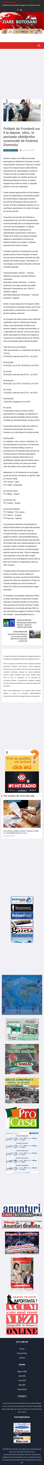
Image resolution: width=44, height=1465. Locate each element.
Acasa (22, 1349)
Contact (22, 1358)
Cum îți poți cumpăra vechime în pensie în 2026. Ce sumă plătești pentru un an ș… (21, 832)
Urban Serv (10, 1403)
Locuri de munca (6, 1406)
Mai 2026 (22, 1385)
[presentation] (37, 795)
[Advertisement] (22, 72)
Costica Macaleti (20, 1406)
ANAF (40, 1406)
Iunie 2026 (22, 1380)
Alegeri (4, 1409)
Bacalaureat (20, 1409)
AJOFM (5, 1403)
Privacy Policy (22, 1353)
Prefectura (35, 1409)
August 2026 (22, 1372)
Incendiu (24, 1412)
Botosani (26, 1409)
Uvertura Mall (30, 1403)
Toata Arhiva (22, 1389)
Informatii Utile (11, 150)
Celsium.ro (28, 1172)
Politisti (19, 1403)
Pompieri (35, 1406)
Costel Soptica (10, 1409)
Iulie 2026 (22, 1376)
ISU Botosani (37, 1403)
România (23, 1403)
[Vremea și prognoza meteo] (34, 1133)
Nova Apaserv (29, 1406)
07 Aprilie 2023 (29, 150)
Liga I (15, 1409)
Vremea (8, 1133)
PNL (30, 1409)
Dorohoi (14, 1406)
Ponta (15, 1403)
